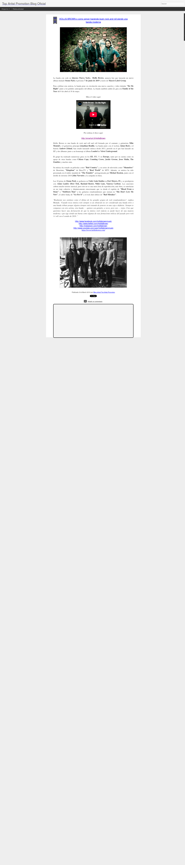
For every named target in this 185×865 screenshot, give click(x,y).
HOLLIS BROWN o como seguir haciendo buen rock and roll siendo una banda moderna (93, 20)
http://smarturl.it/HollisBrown (93, 138)
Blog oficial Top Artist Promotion (104, 292)
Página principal (18, 9)
